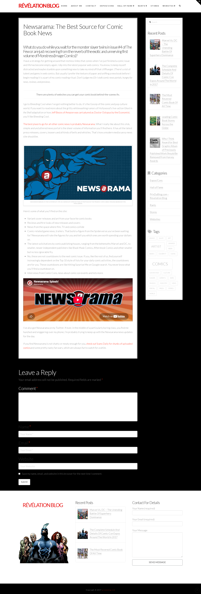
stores (171, 288)
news (174, 283)
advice (152, 238)
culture (167, 273)
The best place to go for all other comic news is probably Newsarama (59, 124)
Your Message (139, 530)
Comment (28, 388)
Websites (155, 219)
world (152, 293)
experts (163, 278)
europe (152, 278)
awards (171, 243)
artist (156, 246)
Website (25, 458)
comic (173, 254)
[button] (198, 2)
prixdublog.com (108, 590)
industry (163, 283)
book (170, 248)
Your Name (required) (143, 508)
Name (24, 426)
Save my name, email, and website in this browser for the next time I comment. (62, 473)
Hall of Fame (156, 187)
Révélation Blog (38, 5)
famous (152, 283)
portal (152, 288)
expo (172, 278)
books (151, 254)
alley (161, 238)
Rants (153, 205)
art (169, 238)
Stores (153, 212)
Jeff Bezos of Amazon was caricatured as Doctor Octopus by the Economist (90, 112)
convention (154, 273)
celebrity (162, 254)
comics (160, 263)
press (161, 288)
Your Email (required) (143, 519)
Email (24, 443)
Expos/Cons (156, 180)
